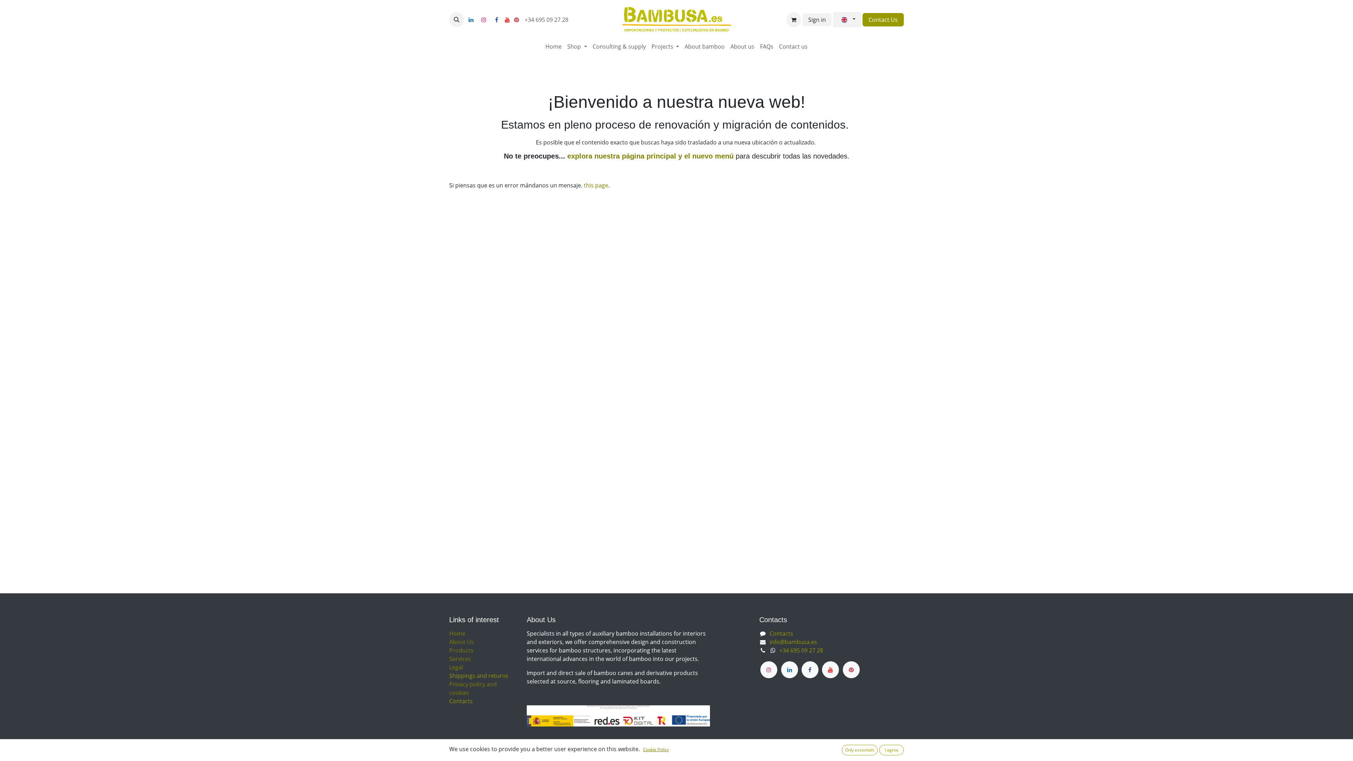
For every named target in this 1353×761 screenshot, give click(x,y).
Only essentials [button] (860, 750)
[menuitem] (553, 46)
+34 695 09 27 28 (547, 20)
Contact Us (883, 20)
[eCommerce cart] (793, 19)
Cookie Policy (656, 750)
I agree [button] (891, 750)
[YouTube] (507, 20)
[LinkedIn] (471, 19)
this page (596, 185)
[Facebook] (496, 19)
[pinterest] (516, 20)
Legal (456, 667)
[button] (456, 19)
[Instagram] (483, 19)
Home (457, 633)
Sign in (817, 20)
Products (461, 650)
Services (460, 659)
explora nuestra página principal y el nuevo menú (649, 156)
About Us (461, 642)
